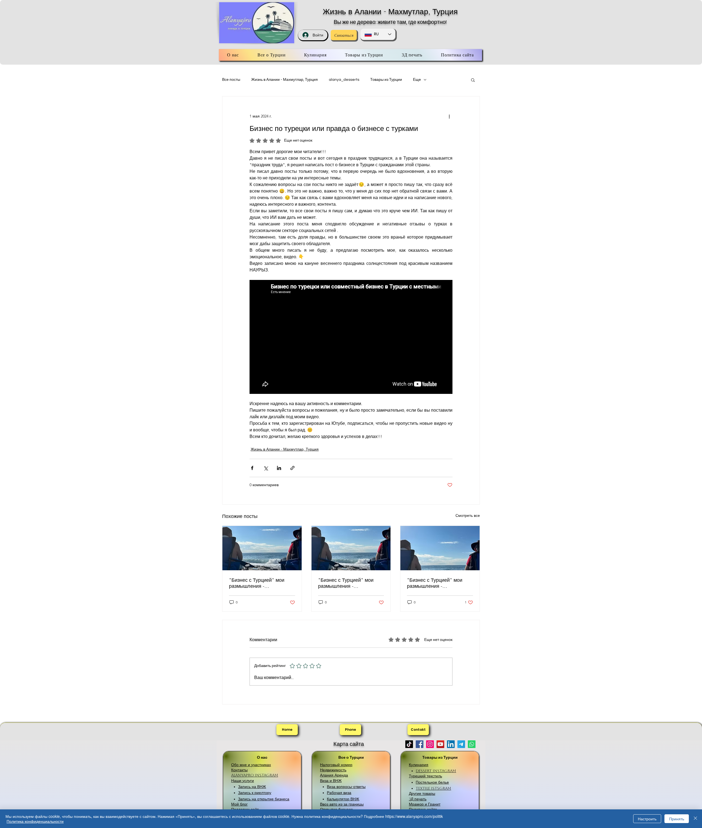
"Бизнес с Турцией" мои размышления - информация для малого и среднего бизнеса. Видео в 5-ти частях (260, 583)
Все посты (231, 80)
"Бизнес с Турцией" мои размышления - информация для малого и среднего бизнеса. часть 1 (437, 583)
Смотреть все (467, 515)
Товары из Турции (386, 80)
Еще (417, 80)
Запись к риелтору (254, 792)
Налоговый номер (336, 765)
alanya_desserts (344, 80)
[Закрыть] (695, 819)
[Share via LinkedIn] (279, 468)
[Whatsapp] (471, 744)
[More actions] (449, 116)
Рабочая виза (339, 792)
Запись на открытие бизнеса (263, 799)
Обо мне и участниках (251, 765)
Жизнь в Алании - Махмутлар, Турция (390, 11)
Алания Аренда (334, 775)
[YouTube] (440, 744)
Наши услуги (242, 780)
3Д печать (417, 799)
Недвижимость (333, 770)
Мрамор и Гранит (424, 804)
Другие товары (422, 793)
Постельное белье (432, 782)
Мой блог (239, 804)
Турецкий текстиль (425, 776)
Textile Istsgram (433, 788)
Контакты (239, 770)
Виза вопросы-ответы (346, 786)
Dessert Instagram (436, 771)
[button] (472, 80)
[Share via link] (292, 468)
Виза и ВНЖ (331, 780)
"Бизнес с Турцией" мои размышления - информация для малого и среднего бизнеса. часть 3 (349, 583)
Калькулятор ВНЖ (343, 799)
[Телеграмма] (461, 744)
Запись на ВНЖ (252, 786)
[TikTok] (409, 744)
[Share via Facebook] (252, 468)
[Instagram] (430, 744)
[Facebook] (419, 744)
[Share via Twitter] (265, 468)
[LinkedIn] (451, 744)
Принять (676, 818)
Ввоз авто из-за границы (342, 804)
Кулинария (418, 765)
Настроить (647, 818)
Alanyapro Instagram (254, 775)
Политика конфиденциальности (35, 821)
